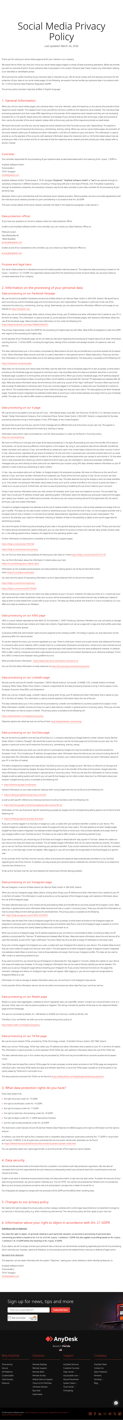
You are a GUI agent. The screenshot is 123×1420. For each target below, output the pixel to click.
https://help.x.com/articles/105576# (18, 544)
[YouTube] (104, 1413)
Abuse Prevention (71, 1379)
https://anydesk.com (20, 309)
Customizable (8, 1375)
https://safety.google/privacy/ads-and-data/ (24, 818)
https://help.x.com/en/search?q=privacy (20, 549)
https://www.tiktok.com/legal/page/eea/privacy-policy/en (78, 1076)
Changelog (68, 1390)
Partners (97, 1375)
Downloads (37, 1394)
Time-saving (7, 1364)
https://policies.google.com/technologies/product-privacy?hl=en (33, 805)
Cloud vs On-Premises (42, 1383)
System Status (69, 1383)
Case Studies (7, 1379)
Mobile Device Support (42, 1379)
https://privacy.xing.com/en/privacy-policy (70, 666)
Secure (5, 1368)
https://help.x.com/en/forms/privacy (18, 583)
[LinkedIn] (99, 1413)
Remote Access (39, 1375)
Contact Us (99, 1368)
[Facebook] (95, 1413)
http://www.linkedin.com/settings (66, 721)
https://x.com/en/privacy (13, 437)
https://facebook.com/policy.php (16, 363)
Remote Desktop (40, 1364)
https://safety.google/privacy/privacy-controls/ (25, 794)
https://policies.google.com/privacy (20, 784)
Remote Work (38, 1371)
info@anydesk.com (10, 175)
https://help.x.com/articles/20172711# (88, 554)
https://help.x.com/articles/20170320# (19, 588)
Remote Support (40, 1368)
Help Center (68, 1371)
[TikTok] (119, 1413)
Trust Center (68, 1386)
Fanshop (98, 1379)
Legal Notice (53, 1412)
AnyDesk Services (71, 1364)
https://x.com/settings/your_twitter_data (20, 563)
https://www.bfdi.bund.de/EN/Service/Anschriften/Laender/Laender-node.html (40, 1143)
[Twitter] (114, 1413)
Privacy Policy (43, 1412)
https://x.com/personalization (20, 572)
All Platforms (7, 1371)
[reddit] (109, 1413)
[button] (116, 1403)
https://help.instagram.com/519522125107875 (27, 915)
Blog (96, 1383)
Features (5, 1383)
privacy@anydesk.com (12, 242)
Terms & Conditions (31, 1412)
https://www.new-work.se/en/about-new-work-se (55, 660)
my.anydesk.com (70, 1375)
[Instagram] (90, 1413)
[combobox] (62, 1350)
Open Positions (100, 1371)
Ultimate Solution (40, 1386)
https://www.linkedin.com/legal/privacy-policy (22, 716)
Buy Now (36, 1390)
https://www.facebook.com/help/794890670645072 (25, 324)
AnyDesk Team (100, 1364)
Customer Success (71, 1368)
